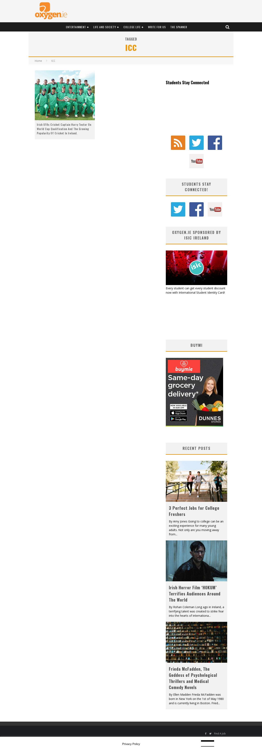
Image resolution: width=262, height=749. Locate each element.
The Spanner (178, 27)
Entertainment (76, 27)
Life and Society (104, 27)
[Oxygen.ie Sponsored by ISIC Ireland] (196, 284)
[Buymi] (194, 425)
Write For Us (157, 27)
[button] (65, 95)
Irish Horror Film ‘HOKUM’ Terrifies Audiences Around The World (194, 593)
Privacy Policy (131, 744)
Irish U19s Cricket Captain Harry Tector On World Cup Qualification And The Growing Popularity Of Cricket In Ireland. (64, 128)
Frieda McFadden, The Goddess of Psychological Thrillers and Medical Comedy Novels (193, 678)
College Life (132, 27)
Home (38, 61)
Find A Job (220, 733)
